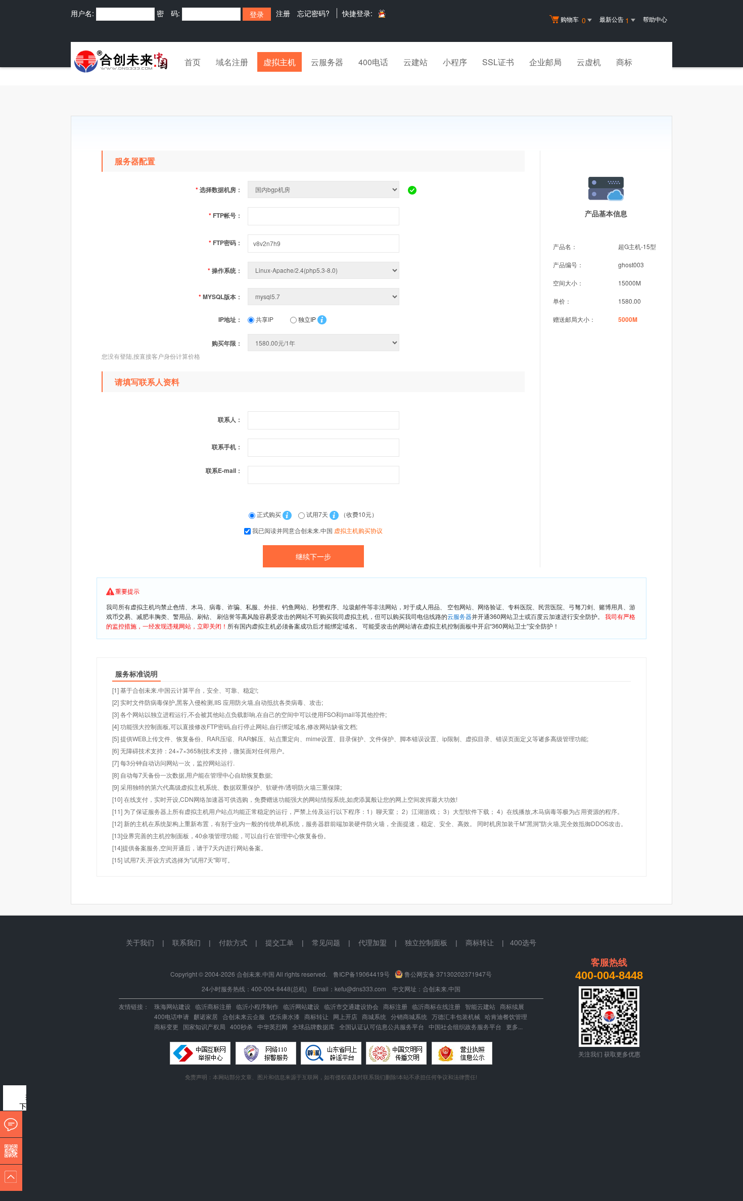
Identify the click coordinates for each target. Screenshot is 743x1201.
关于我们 (140, 943)
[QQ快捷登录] (381, 13)
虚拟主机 (279, 62)
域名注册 (232, 62)
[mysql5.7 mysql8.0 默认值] (324, 296)
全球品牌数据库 (313, 1026)
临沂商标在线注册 (436, 1006)
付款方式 (233, 943)
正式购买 (269, 514)
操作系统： (225, 270)
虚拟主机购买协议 (358, 530)
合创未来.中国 (441, 988)
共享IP (263, 319)
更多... (514, 1026)
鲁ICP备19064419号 (361, 974)
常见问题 (326, 943)
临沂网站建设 (301, 1006)
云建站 (415, 62)
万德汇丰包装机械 (456, 1016)
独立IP (306, 319)
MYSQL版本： (220, 296)
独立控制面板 (426, 943)
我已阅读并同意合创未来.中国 (317, 530)
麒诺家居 (206, 1016)
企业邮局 (545, 62)
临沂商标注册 (213, 1006)
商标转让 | (488, 943)
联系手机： (227, 446)
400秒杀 (241, 1026)
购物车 (573, 20)
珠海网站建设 (172, 1006)
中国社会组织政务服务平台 (465, 1026)
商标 (624, 62)
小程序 (455, 62)
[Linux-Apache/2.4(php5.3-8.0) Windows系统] (324, 270)
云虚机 (589, 62)
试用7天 (317, 514)
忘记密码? (313, 13)
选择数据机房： (219, 189)
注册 (283, 13)
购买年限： (227, 343)
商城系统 (374, 1016)
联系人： (230, 419)
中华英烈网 (272, 1026)
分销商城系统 (409, 1016)
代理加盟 (372, 943)
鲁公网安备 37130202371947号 (448, 974)
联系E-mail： (224, 470)
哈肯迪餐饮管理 (506, 1016)
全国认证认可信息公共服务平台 (381, 1026)
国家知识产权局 (204, 1026)
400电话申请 (171, 1016)
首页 (192, 62)
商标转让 (316, 1016)
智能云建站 (480, 1006)
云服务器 (327, 62)
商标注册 (395, 1006)
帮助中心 (655, 19)
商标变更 (166, 1026)
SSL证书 (498, 62)
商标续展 (512, 1006)
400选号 (523, 943)
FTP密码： (225, 242)
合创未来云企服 (243, 1016)
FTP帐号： (225, 215)
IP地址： (230, 319)
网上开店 (345, 1016)
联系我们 (186, 943)
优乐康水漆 (284, 1016)
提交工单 (279, 943)
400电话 (373, 62)
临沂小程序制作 (257, 1006)
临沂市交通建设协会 (351, 1006)
